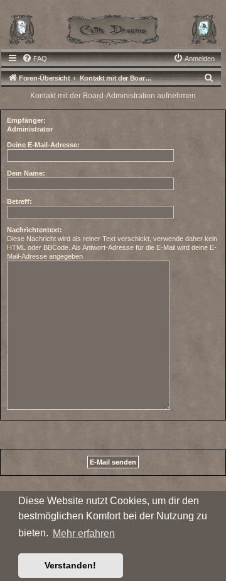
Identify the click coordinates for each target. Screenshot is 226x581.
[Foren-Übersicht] (113, 28)
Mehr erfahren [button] (84, 533)
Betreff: (19, 201)
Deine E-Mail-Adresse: (43, 145)
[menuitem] (34, 58)
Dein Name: (26, 173)
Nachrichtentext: (34, 230)
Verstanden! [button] (70, 565)
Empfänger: (26, 120)
